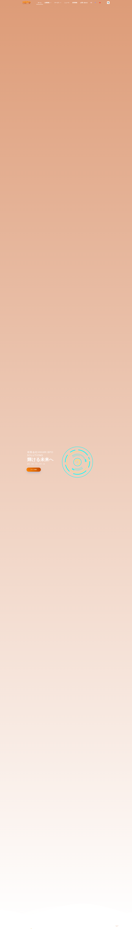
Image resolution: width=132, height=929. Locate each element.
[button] (108, 2)
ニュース (66, 2)
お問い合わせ (84, 2)
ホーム (39, 2)
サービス (56, 2)
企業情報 (47, 2)
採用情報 (74, 2)
